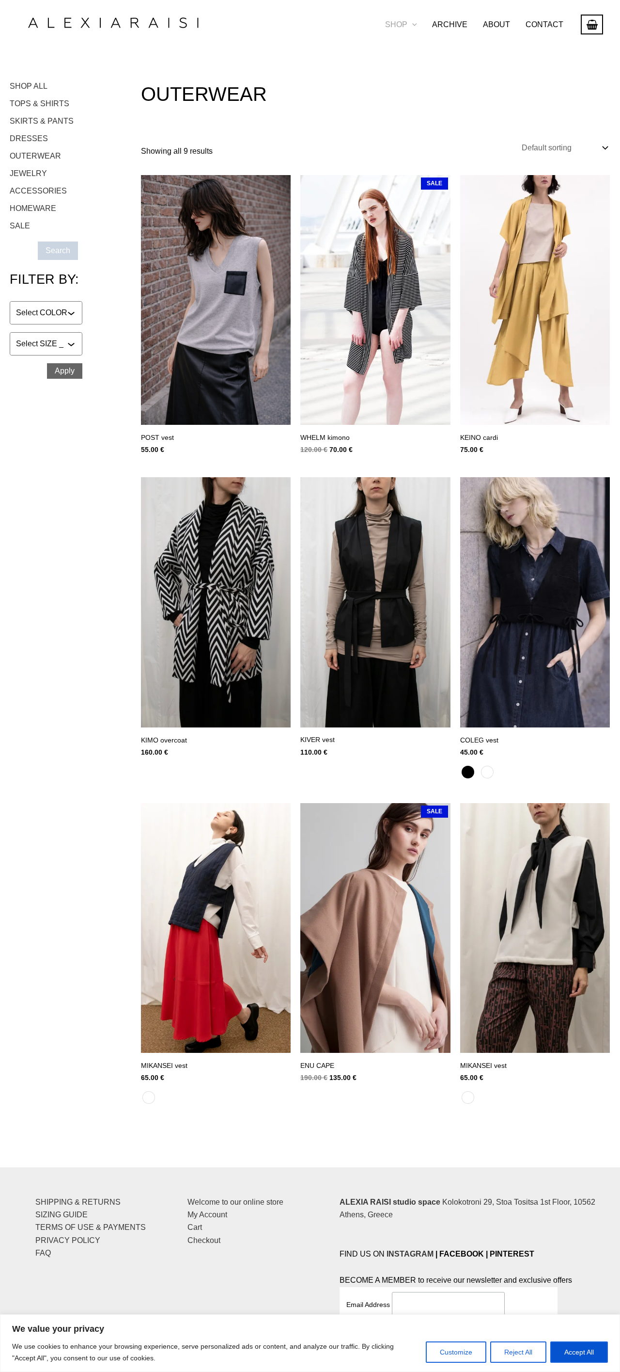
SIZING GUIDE (61, 1215)
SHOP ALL (28, 86)
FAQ (43, 1253)
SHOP (396, 24)
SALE (20, 226)
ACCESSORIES (38, 191)
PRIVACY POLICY (67, 1240)
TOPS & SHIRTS (39, 103)
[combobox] (41, 313)
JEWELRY (28, 173)
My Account (207, 1215)
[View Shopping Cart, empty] (592, 24)
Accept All (579, 1352)
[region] (310, 1343)
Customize (456, 1352)
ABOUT (496, 24)
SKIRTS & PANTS (42, 121)
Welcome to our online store (235, 1202)
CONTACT (544, 24)
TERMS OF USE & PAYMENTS (90, 1227)
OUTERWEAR (35, 156)
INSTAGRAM (410, 1254)
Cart (194, 1227)
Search (58, 250)
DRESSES (29, 138)
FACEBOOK (461, 1254)
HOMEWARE (33, 208)
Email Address (369, 1304)
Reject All (518, 1352)
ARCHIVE (449, 24)
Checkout (203, 1240)
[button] (412, 24)
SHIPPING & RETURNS (78, 1202)
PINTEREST (512, 1254)
